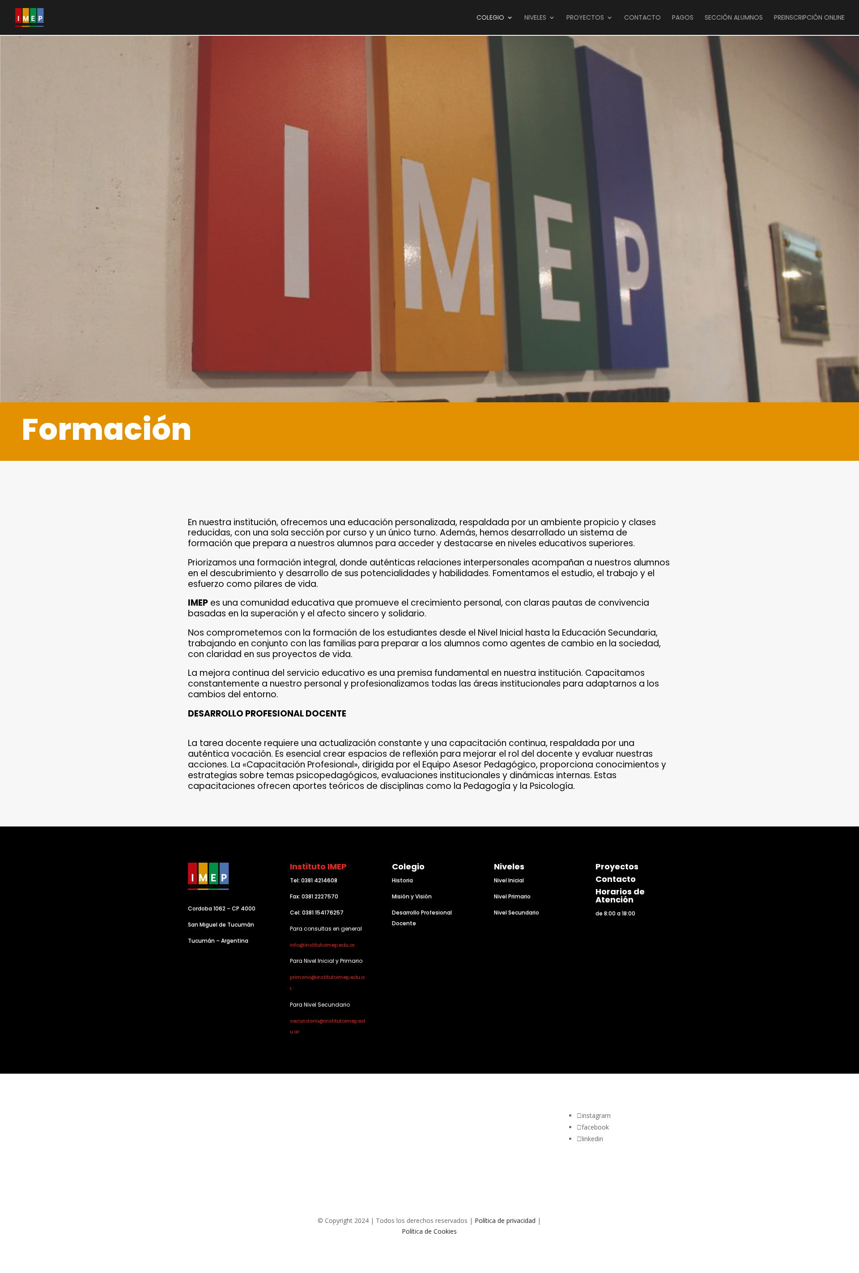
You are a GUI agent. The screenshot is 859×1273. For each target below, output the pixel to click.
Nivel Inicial (509, 880)
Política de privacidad (505, 1220)
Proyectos (616, 866)
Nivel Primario (512, 896)
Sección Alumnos (734, 18)
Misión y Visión (412, 896)
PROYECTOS (585, 18)
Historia (402, 880)
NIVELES (535, 18)
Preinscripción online (809, 18)
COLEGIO (490, 18)
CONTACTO (642, 18)
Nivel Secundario (516, 912)
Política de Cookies (429, 1231)
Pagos (682, 18)
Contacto (615, 879)
